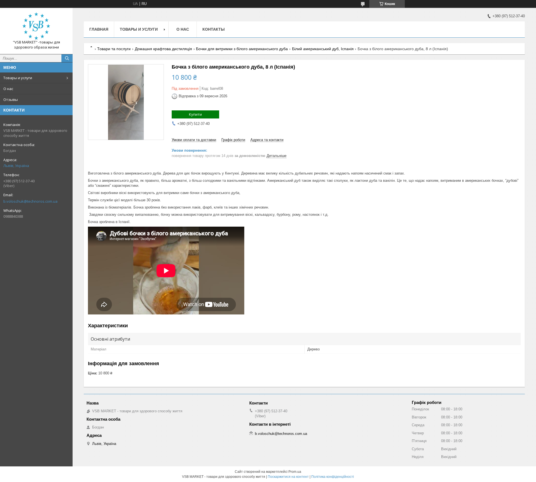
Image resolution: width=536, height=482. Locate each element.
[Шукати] (67, 58)
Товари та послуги (114, 49)
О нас (8, 88)
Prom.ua (294, 472)
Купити (195, 114)
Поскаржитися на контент (288, 477)
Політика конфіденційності (332, 477)
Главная (98, 29)
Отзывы (10, 99)
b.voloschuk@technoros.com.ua (30, 201)
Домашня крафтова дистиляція (163, 49)
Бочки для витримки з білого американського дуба (242, 49)
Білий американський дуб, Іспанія (323, 49)
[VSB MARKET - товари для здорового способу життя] (36, 26)
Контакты (213, 29)
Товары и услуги (17, 77)
